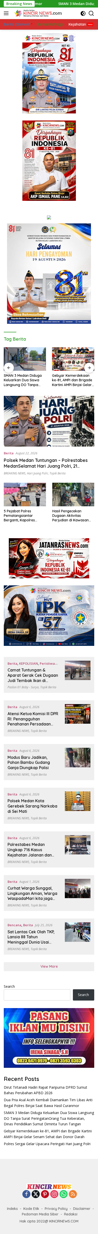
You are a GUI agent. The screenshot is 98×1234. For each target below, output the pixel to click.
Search (9, 986)
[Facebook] (26, 1194)
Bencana (14, 925)
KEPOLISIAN (28, 663)
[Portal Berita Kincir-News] (37, 13)
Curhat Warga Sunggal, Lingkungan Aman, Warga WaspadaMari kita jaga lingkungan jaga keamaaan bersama (32, 898)
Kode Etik (31, 1208)
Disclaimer (81, 1208)
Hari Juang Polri (37, 473)
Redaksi (70, 1214)
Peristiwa (47, 663)
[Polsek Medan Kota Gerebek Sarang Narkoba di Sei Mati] (77, 805)
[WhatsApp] (64, 1194)
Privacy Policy (56, 1208)
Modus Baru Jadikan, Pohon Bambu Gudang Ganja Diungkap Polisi (29, 762)
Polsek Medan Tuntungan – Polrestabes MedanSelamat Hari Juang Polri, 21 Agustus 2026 (46, 466)
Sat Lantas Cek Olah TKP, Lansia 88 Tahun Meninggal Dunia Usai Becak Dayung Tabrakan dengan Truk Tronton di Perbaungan (31, 944)
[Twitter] (36, 1194)
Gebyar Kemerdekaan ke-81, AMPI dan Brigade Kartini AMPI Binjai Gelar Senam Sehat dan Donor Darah (72, 380)
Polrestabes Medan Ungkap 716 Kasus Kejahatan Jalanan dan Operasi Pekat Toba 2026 (32, 852)
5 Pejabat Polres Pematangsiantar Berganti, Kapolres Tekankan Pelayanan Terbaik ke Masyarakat (23, 516)
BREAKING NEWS (14, 473)
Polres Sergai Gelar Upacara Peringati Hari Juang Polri (47, 1143)
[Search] (91, 13)
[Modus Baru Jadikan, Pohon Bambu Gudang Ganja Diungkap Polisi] (77, 762)
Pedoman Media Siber (40, 1214)
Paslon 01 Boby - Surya (23, 687)
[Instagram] (54, 1194)
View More (49, 966)
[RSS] (73, 1194)
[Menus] (7, 13)
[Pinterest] (45, 1194)
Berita (9, 453)
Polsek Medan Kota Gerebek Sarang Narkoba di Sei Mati (32, 806)
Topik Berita (58, 473)
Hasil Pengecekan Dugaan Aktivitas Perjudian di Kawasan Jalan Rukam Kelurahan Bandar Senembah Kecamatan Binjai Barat (72, 516)
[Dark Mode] (83, 13)
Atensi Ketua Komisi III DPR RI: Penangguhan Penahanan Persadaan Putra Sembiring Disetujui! (33, 721)
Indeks (12, 1208)
